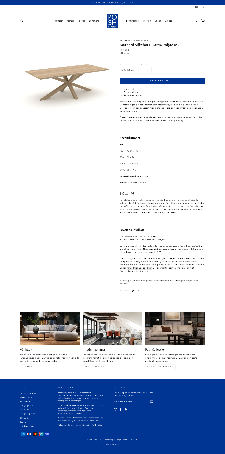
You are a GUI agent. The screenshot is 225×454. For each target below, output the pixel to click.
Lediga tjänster (26, 406)
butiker (163, 120)
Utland (158, 21)
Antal (144, 65)
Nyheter (59, 21)
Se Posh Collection (160, 367)
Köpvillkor (24, 410)
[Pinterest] (125, 409)
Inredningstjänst (27, 426)
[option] (112, 2)
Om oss (168, 21)
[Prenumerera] (151, 401)
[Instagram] (115, 409)
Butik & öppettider (28, 393)
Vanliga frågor (26, 397)
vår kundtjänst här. (161, 239)
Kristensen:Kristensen (134, 41)
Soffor (82, 21)
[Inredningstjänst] (112, 328)
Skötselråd (25, 418)
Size (122, 65)
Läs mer (27, 367)
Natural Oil (171, 212)
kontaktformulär (186, 264)
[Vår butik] (50, 328)
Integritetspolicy (27, 414)
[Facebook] (120, 409)
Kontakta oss (26, 401)
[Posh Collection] (175, 328)
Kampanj (71, 21)
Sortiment (94, 21)
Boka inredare (132, 21)
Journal (23, 422)
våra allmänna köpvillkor (139, 268)
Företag (147, 21)
